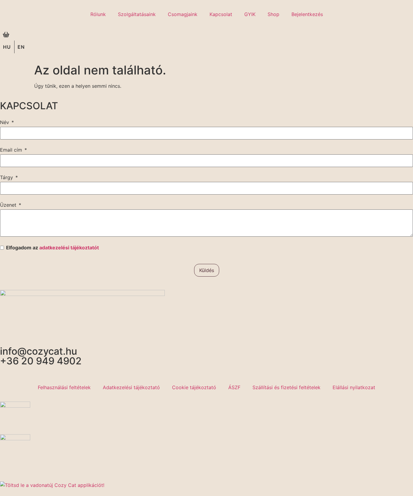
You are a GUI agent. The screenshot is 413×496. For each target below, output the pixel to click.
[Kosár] (6, 34)
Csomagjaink (182, 14)
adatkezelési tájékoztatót (69, 248)
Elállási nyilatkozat (354, 387)
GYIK (249, 14)
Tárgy (6, 177)
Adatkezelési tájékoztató (131, 387)
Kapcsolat (221, 14)
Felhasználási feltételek (64, 387)
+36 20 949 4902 (41, 361)
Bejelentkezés (307, 14)
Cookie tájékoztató (194, 387)
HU (7, 46)
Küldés (206, 270)
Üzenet (8, 204)
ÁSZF (234, 387)
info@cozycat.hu (38, 351)
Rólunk (98, 14)
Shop (273, 14)
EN (21, 46)
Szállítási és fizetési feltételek (286, 387)
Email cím (11, 149)
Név (4, 122)
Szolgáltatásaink (137, 14)
